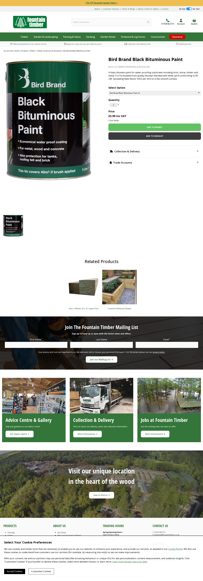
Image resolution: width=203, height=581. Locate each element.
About (97, 9)
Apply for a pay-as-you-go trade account (84, 44)
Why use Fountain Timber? (69, 535)
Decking (90, 36)
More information (87, 434)
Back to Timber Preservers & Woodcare (129, 66)
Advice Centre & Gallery (148, 9)
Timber (24, 36)
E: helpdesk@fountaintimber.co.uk (166, 535)
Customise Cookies (41, 571)
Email (166, 339)
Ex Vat (182, 9)
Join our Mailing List (100, 359)
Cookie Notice (175, 549)
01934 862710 (167, 24)
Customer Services (111, 9)
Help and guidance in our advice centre (29, 44)
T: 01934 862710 (159, 532)
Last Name (101, 339)
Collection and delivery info (139, 44)
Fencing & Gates (72, 36)
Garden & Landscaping (46, 36)
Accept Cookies (14, 571)
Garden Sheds (107, 36)
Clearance (177, 36)
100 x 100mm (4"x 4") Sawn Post (83, 308)
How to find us (100, 495)
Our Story (61, 532)
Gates (10, 535)
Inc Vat (196, 9)
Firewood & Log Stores (133, 36)
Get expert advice (18, 434)
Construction (158, 36)
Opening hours (184, 44)
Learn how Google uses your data (129, 561)
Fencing (11, 532)
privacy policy (159, 352)
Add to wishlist (154, 136)
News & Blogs (128, 9)
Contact (164, 9)
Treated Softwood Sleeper (119, 308)
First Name (36, 339)
